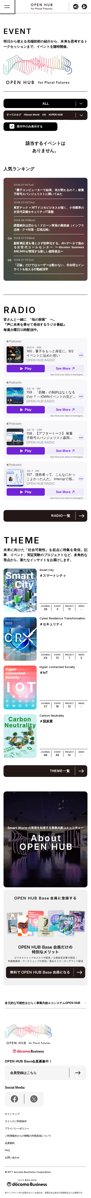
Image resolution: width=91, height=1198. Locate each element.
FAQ (7, 1150)
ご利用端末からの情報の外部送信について (28, 1135)
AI (44, 114)
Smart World (32, 114)
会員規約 (10, 1143)
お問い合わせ (12, 1157)
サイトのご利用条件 (16, 1121)
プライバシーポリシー (17, 1128)
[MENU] (7, 6)
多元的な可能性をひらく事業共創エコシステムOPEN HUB (42, 1003)
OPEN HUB (56, 114)
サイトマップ (12, 1114)
